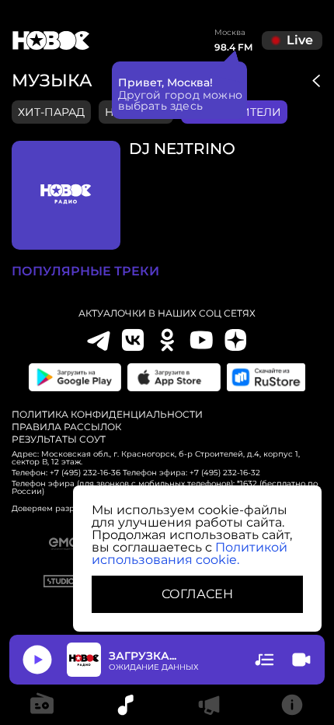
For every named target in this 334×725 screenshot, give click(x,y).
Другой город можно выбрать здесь (180, 100)
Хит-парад (51, 112)
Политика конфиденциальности (107, 414)
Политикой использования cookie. (189, 553)
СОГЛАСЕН (197, 594)
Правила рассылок (66, 427)
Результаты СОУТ (59, 439)
